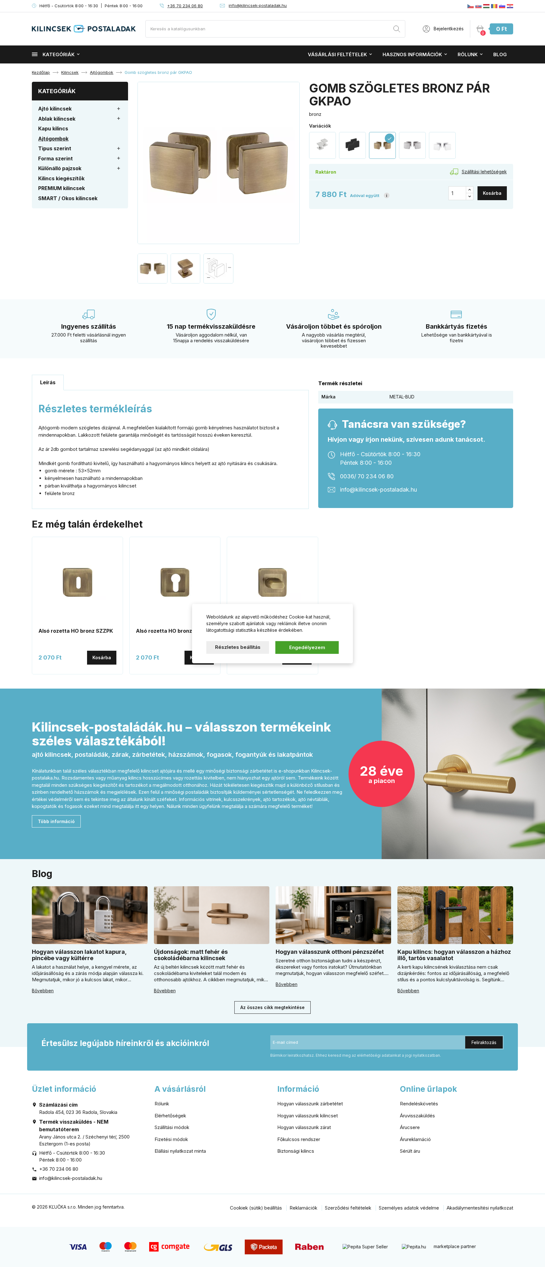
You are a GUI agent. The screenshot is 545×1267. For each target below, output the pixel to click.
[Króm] (442, 145)
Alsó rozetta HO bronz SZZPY (173, 631)
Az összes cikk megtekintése (272, 1007)
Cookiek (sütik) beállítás (256, 1208)
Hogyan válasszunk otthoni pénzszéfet (330, 951)
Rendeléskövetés (419, 1104)
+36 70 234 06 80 (185, 5)
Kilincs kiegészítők (61, 178)
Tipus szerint (54, 148)
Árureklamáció (415, 1139)
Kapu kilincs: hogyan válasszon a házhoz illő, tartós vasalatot (454, 954)
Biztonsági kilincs (295, 1151)
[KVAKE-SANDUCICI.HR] (510, 6)
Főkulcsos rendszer (298, 1139)
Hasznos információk (412, 54)
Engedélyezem (307, 647)
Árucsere (410, 1127)
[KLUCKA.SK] (478, 6)
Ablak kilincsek (56, 119)
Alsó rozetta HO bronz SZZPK (75, 631)
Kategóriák (58, 54)
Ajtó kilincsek (55, 108)
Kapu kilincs (53, 128)
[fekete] (352, 145)
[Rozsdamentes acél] (322, 145)
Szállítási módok (172, 1127)
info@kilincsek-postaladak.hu (258, 5)
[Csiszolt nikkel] (412, 145)
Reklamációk (303, 1208)
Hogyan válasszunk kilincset (307, 1116)
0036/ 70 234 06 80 (367, 476)
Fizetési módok (171, 1139)
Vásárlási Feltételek (337, 54)
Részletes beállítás (238, 647)
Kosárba (492, 193)
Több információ (56, 821)
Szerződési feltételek (348, 1208)
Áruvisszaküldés (417, 1116)
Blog (500, 54)
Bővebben (43, 990)
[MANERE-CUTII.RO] (494, 6)
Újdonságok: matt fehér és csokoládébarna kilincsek (191, 954)
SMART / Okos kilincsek (67, 198)
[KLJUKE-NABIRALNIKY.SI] (502, 6)
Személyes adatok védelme (409, 1208)
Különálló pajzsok (59, 168)
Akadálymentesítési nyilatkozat (480, 1208)
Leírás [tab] (48, 382)
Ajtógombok (53, 138)
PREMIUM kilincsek (61, 188)
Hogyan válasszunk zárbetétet (310, 1104)
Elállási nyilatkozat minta (180, 1151)
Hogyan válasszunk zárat (304, 1127)
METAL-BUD (402, 396)
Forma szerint (55, 158)
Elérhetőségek (170, 1116)
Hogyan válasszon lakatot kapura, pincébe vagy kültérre (79, 954)
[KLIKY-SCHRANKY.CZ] (470, 6)
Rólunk (468, 54)
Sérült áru (410, 1151)
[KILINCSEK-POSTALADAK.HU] (486, 6)
